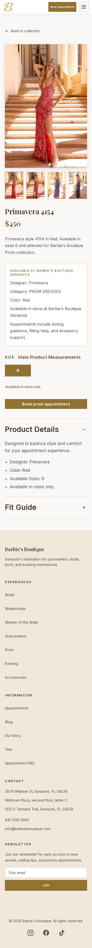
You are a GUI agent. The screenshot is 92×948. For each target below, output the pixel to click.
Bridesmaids (15, 608)
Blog (9, 721)
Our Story (13, 735)
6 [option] (17, 370)
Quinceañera (15, 636)
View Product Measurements (49, 357)
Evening (11, 663)
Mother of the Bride (21, 622)
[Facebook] (46, 932)
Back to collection (25, 31)
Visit (8, 749)
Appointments (16, 708)
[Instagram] (30, 932)
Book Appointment (62, 6)
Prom (9, 649)
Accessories (15, 677)
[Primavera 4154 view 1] (14, 185)
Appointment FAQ (19, 763)
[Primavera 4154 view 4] (78, 185)
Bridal (9, 594)
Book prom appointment (46, 404)
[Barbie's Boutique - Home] (8, 7)
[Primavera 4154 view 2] (35, 185)
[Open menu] (83, 6)
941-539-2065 (17, 820)
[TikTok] (61, 932)
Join (46, 885)
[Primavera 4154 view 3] (57, 185)
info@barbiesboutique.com (28, 828)
